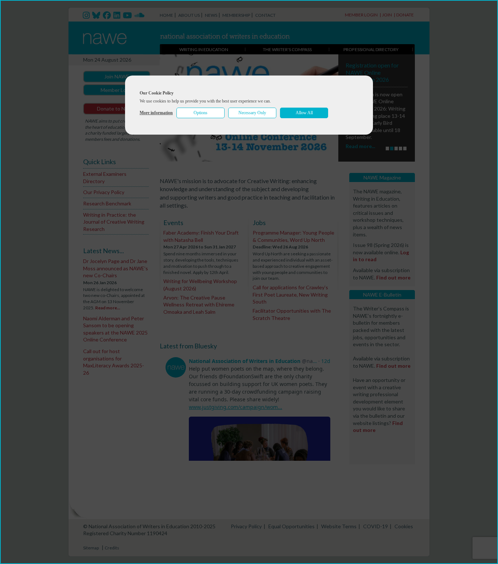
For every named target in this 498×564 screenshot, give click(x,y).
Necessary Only (252, 112)
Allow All (304, 112)
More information (156, 112)
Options (200, 112)
